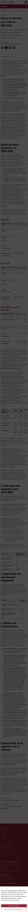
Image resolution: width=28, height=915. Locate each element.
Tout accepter (14, 905)
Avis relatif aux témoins (12, 900)
